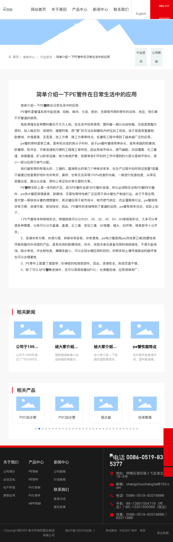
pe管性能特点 (145, 346)
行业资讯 (46, 57)
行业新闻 (60, 479)
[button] (36, 429)
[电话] (168, 452)
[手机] (168, 442)
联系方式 (60, 499)
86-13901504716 (141, 503)
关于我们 (11, 462)
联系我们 (61, 489)
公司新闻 (60, 471)
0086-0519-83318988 (145, 495)
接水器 (106, 417)
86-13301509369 (140, 507)
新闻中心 (86, 26)
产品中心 (36, 462)
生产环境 (9, 487)
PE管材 (33, 471)
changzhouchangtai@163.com (142, 486)
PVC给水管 (28, 417)
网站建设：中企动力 (118, 530)
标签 (142, 530)
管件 (104, 143)
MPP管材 (35, 503)
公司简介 (9, 471)
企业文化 (9, 479)
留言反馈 (60, 507)
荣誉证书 (9, 495)
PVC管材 (35, 487)
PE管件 (33, 479)
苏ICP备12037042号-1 (80, 531)
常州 (134, 530)
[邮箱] (168, 433)
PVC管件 (35, 495)
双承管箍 (145, 417)
